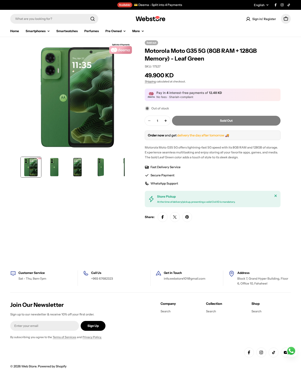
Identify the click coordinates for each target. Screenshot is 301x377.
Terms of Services (64, 337)
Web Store (28, 366)
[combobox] (54, 19)
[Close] (276, 196)
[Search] (92, 18)
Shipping (150, 81)
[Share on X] (175, 217)
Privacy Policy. (92, 337)
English (259, 5)
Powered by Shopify (52, 366)
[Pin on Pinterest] (187, 217)
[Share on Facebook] (162, 217)
